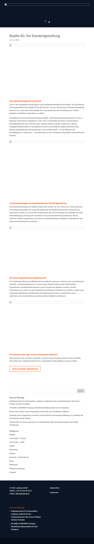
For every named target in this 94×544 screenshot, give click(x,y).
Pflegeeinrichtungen (17, 469)
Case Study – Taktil (16, 442)
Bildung (12, 435)
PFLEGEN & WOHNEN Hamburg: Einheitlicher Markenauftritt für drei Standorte (39, 408)
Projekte (12, 472)
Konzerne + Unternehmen (19, 457)
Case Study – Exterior (17, 438)
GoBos (12, 446)
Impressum (54, 492)
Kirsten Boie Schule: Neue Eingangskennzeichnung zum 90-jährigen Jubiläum (39, 412)
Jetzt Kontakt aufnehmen (25, 369)
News (11, 461)
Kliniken (12, 453)
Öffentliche (13, 465)
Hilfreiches (13, 450)
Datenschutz (54, 488)
